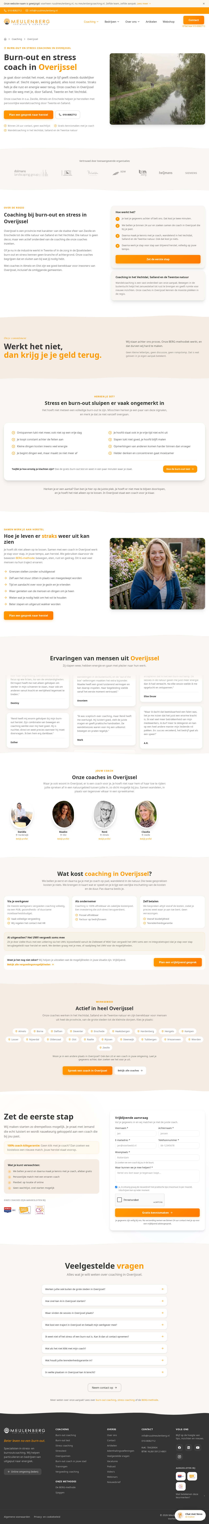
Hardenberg (147, 1031)
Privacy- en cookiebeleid (47, 1516)
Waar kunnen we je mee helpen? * (134, 1167)
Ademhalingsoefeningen (120, 1450)
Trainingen (61, 1466)
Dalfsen (58, 1031)
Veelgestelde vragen (118, 1456)
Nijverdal (34, 1039)
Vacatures (112, 1461)
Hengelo (169, 1031)
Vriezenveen (174, 1039)
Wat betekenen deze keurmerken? (187, 1496)
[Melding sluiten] (204, 4)
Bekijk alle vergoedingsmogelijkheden (28, 964)
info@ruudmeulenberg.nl (156, 1435)
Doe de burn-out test (178, 469)
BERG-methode (25, 558)
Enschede (99, 1031)
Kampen (189, 1031)
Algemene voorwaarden (17, 1516)
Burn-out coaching (66, 1435)
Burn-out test (63, 1440)
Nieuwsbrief (114, 1482)
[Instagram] (179, 1456)
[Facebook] (179, 1447)
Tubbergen (151, 1039)
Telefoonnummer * (168, 1140)
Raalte (90, 1039)
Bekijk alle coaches (128, 1070)
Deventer (78, 1031)
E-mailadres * (122, 1140)
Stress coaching (64, 1445)
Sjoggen (60, 1492)
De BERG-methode (66, 1487)
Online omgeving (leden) (24, 1471)
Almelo (22, 1031)
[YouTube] (197, 1447)
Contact (111, 1440)
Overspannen (63, 1456)
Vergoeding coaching (67, 1471)
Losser (14, 1039)
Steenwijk (128, 1039)
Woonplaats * (122, 1152)
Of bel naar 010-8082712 (193, 26)
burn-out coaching (106, 1399)
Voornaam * (121, 1128)
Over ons (131, 21)
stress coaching (126, 1399)
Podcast (111, 1466)
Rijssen (109, 1039)
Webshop (169, 21)
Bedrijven (110, 21)
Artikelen (151, 21)
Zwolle (106, 1047)
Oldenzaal (55, 1039)
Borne (40, 1031)
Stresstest (61, 1450)
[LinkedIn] (188, 1447)
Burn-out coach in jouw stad (71, 1461)
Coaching (90, 21)
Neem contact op (102, 1387)
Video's (111, 1471)
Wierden (196, 1039)
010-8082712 (70, 114)
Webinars (112, 1476)
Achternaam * (166, 1128)
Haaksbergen (122, 1031)
